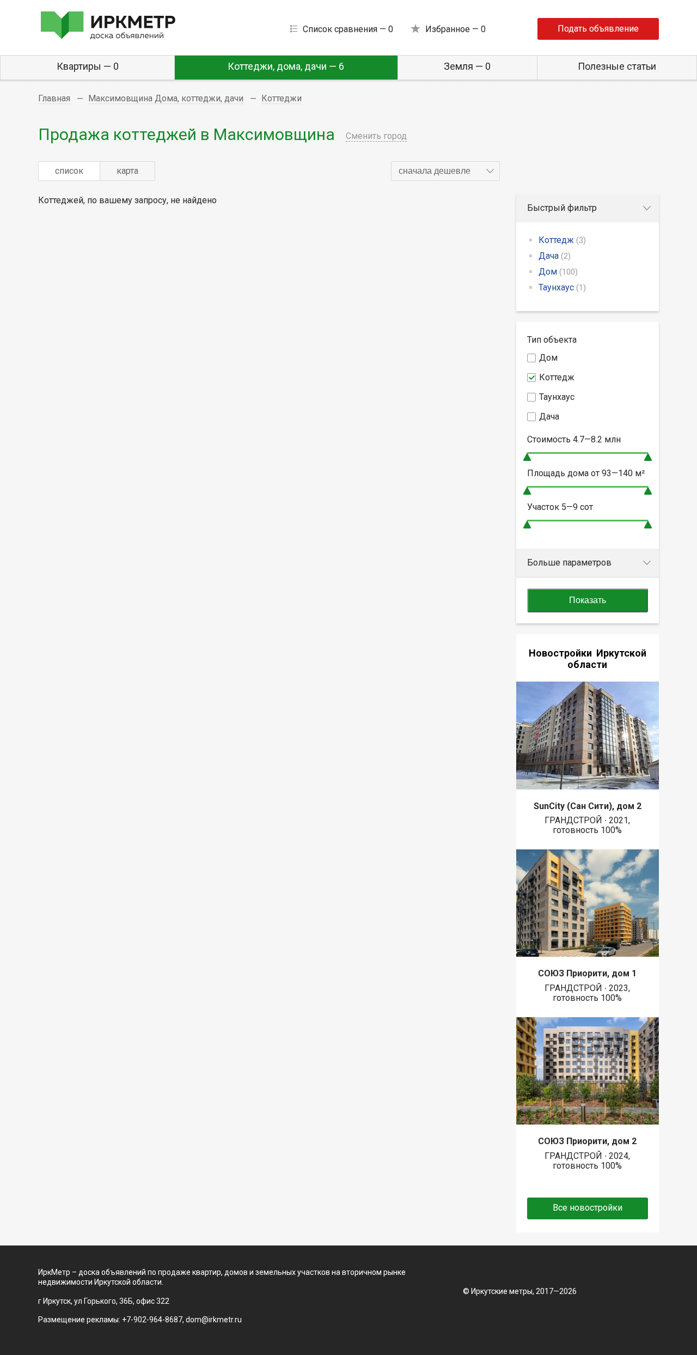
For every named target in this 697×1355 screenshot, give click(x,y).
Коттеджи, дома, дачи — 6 (286, 66)
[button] (445, 171)
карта (127, 171)
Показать (587, 600)
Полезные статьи (617, 66)
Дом (558, 271)
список (69, 171)
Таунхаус (562, 287)
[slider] (527, 457)
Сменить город (376, 136)
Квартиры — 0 (88, 66)
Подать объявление (598, 28)
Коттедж (562, 240)
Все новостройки (587, 1207)
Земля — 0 (467, 66)
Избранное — (455, 29)
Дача (555, 256)
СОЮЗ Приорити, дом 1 (587, 973)
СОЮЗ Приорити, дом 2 (587, 1141)
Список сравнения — (348, 29)
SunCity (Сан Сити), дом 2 (587, 806)
